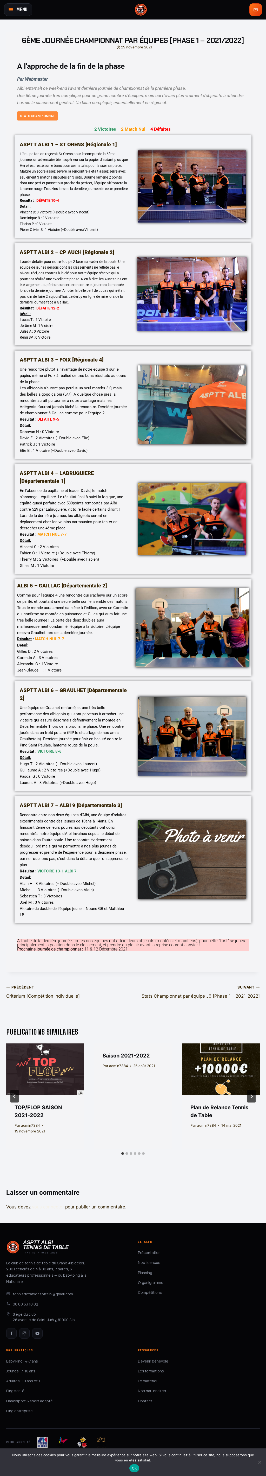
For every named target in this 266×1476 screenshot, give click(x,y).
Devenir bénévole (153, 1361)
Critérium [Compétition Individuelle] (43, 992)
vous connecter (48, 1206)
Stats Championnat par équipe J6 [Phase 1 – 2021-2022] (201, 992)
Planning (145, 1272)
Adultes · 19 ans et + (23, 1380)
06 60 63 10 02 (25, 1304)
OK (134, 1468)
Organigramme (150, 1282)
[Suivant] (251, 1096)
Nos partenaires (152, 1390)
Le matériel (147, 1380)
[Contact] (255, 9)
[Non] (259, 1462)
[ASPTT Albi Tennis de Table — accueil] (140, 9)
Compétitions (150, 1292)
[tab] (122, 1153)
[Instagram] (24, 1333)
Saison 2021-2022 (126, 1056)
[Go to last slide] (14, 1096)
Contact (145, 1400)
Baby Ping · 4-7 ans (22, 1361)
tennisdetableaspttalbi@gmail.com (43, 1293)
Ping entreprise (19, 1410)
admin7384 (30, 1125)
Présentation (149, 1252)
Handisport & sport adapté (29, 1400)
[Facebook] (11, 1333)
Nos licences (149, 1262)
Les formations (151, 1371)
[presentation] (45, 1069)
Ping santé (15, 1390)
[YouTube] (37, 1333)
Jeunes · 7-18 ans (20, 1371)
